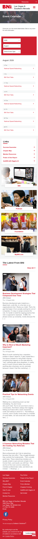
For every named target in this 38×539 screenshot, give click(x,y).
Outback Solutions (19, 523)
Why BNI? (6, 481)
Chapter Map (7, 151)
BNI (19, 186)
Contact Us (6, 493)
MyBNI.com (19, 254)
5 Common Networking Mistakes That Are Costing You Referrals (18, 444)
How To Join (7, 490)
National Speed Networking (12, 68)
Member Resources (9, 154)
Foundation (19, 231)
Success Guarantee (9, 147)
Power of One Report (10, 158)
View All (30, 268)
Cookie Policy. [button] (9, 536)
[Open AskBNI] (34, 535)
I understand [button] (29, 533)
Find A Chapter (7, 487)
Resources (25, 2)
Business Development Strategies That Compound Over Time (19, 294)
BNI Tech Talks (8, 77)
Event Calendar (25, 481)
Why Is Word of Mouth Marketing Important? (16, 345)
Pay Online (23, 475)
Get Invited (23, 493)
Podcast (19, 208)
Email (4, 509)
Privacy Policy (7, 519)
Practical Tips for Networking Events (18, 394)
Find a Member (25, 484)
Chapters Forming (26, 487)
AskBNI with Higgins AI (11, 161)
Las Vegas (6, 475)
